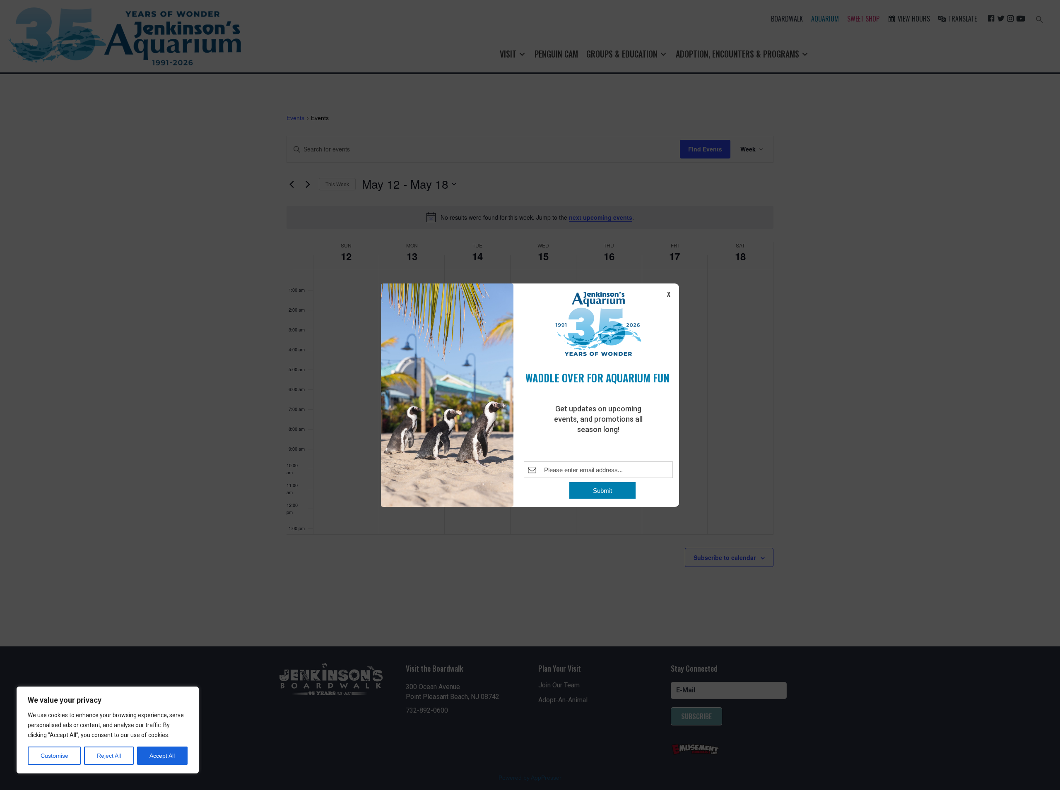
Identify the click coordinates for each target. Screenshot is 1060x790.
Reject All (109, 755)
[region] (108, 730)
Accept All (162, 755)
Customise (54, 755)
